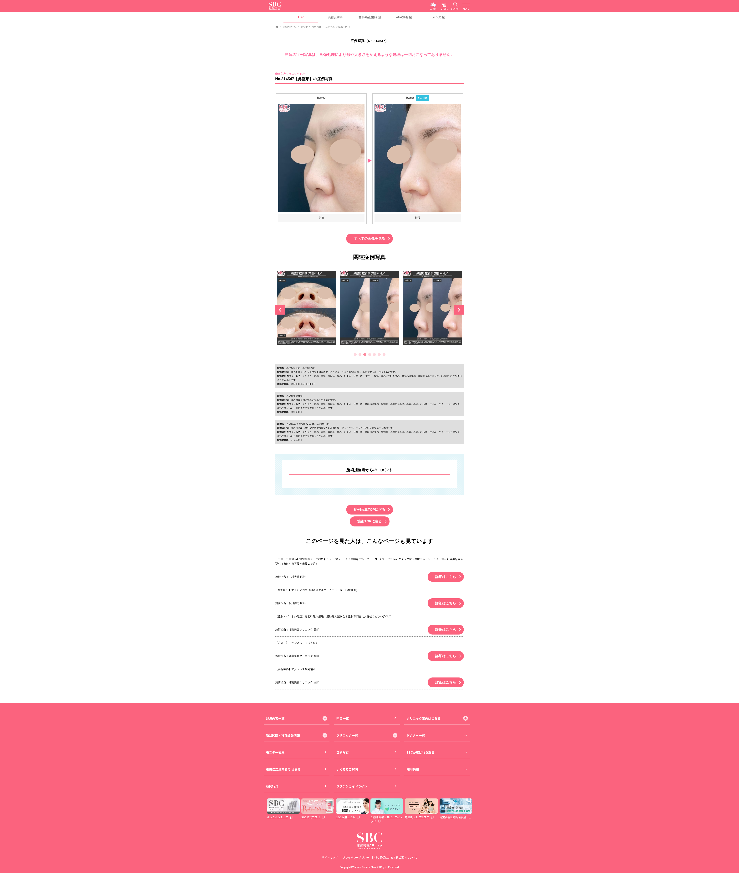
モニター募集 (275, 752)
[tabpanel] (306, 310)
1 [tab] (355, 354)
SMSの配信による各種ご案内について (394, 857)
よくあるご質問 (347, 769)
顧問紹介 (272, 786)
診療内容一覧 (290, 26)
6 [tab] (379, 354)
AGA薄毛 (402, 17)
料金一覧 (342, 718)
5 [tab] (374, 354)
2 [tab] (360, 354)
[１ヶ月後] (418, 157)
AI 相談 (433, 9)
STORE (444, 9)
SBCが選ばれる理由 (420, 752)
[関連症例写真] (306, 308)
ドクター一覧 (416, 735)
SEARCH (455, 9)
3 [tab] (364, 354)
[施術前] (321, 157)
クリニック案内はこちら (424, 718)
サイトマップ (330, 857)
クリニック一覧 (347, 735)
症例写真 (316, 26)
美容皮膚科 (335, 17)
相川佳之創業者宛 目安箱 (283, 769)
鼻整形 (304, 26)
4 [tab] (369, 354)
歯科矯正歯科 (368, 17)
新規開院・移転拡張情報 (283, 735)
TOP (300, 17)
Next (459, 310)
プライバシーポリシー (356, 857)
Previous (280, 310)
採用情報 (413, 769)
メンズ (436, 17)
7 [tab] (384, 354)
